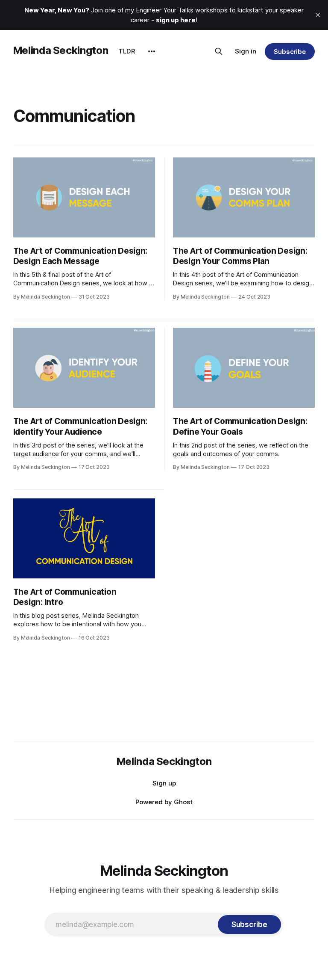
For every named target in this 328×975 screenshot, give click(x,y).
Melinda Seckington (60, 50)
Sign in (245, 51)
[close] (318, 15)
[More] (151, 51)
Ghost (183, 802)
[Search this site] (219, 51)
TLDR (126, 51)
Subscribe (290, 51)
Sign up (164, 783)
